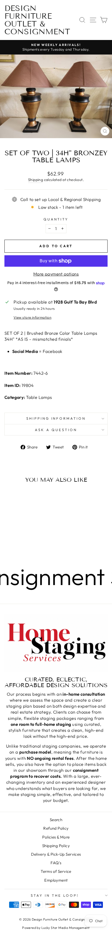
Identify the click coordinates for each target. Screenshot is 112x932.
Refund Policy (56, 828)
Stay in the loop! (55, 895)
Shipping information (56, 418)
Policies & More (56, 837)
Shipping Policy (56, 845)
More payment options (56, 274)
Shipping (35, 179)
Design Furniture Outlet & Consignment (37, 20)
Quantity (56, 219)
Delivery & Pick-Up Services (56, 854)
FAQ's (56, 862)
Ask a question (56, 430)
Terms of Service (56, 871)
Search (56, 819)
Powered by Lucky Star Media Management (56, 928)
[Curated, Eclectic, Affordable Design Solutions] (56, 643)
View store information (32, 317)
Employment (55, 880)
